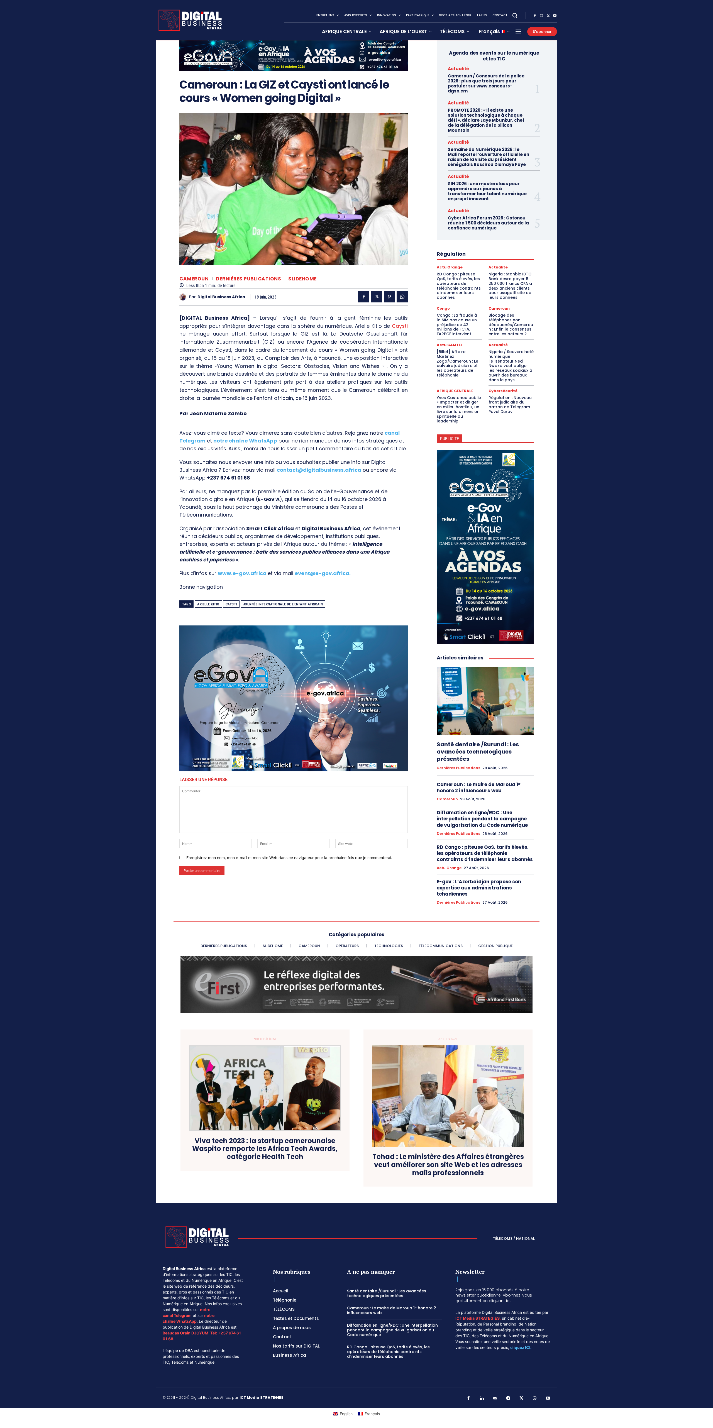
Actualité (458, 69)
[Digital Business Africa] (184, 297)
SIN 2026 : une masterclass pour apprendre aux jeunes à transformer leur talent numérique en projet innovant (487, 191)
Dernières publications (248, 279)
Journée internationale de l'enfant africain (283, 604)
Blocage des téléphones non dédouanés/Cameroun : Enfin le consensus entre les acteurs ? (511, 324)
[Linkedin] (482, 1398)
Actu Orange (450, 267)
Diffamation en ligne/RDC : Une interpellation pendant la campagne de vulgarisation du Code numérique (483, 818)
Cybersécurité (503, 391)
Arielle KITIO (208, 604)
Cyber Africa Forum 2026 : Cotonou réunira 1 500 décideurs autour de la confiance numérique (488, 223)
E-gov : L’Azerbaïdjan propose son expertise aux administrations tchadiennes (479, 887)
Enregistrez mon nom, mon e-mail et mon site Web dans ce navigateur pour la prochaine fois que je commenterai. (289, 857)
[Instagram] (541, 16)
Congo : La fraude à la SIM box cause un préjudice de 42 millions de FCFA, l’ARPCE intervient (457, 324)
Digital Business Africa (221, 297)
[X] (548, 16)
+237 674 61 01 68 (228, 477)
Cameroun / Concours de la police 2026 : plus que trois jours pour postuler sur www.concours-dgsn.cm (486, 83)
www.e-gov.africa (242, 573)
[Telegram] (508, 1398)
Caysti (400, 325)
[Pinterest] (389, 296)
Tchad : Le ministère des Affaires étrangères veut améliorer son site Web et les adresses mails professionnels (448, 1165)
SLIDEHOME (302, 279)
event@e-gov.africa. (323, 573)
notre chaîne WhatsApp (245, 440)
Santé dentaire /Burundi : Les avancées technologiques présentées (478, 751)
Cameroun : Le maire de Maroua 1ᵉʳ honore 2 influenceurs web (478, 787)
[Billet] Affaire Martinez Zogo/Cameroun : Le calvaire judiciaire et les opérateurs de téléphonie (457, 363)
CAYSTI (231, 604)
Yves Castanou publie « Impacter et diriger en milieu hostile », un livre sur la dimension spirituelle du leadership (459, 409)
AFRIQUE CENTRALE (455, 391)
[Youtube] (554, 16)
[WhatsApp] (402, 296)
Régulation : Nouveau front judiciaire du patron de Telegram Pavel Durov (510, 404)
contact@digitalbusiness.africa (319, 469)
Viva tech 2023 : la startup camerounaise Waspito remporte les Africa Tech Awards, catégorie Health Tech (265, 1149)
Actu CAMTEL (450, 345)
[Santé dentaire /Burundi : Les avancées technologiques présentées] (485, 701)
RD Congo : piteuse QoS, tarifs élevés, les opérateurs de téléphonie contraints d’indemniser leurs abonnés (459, 285)
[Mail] (495, 1398)
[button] (514, 15)
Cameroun (194, 279)
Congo (443, 308)
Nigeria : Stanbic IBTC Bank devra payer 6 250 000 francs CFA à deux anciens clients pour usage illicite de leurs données (510, 285)
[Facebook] (534, 16)
